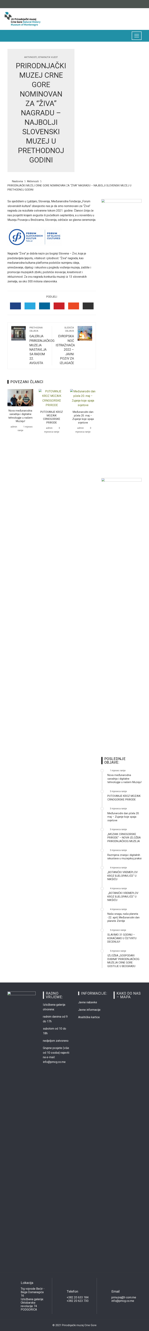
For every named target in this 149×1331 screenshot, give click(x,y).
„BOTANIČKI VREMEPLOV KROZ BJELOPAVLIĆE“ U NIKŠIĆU (122, 876)
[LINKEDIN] (44, 305)
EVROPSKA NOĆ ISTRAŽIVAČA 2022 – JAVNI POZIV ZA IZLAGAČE (65, 345)
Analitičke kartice (89, 1017)
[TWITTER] (30, 305)
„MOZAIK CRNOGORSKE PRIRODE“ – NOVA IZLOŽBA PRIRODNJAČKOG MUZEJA (124, 838)
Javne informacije (89, 1009)
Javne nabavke (87, 1002)
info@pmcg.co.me (122, 1301)
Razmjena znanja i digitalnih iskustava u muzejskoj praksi (124, 856)
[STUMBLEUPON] (73, 305)
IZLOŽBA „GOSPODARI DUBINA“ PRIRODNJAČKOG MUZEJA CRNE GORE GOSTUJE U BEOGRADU (123, 961)
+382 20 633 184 (77, 1297)
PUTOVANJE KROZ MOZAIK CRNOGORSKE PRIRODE (51, 417)
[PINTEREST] (59, 305)
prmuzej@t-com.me (123, 1297)
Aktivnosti (30, 57)
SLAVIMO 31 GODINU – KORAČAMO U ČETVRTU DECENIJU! (121, 938)
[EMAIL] (88, 305)
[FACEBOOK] (15, 305)
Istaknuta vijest (48, 57)
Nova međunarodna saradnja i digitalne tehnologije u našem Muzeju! (20, 416)
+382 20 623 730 (77, 1301)
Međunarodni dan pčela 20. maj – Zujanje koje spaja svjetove (83, 417)
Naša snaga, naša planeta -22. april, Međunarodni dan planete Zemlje (123, 917)
